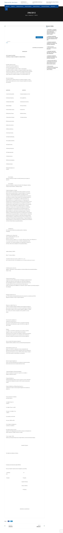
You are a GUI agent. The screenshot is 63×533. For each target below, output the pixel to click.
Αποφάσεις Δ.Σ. (31, 15)
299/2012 (38, 526)
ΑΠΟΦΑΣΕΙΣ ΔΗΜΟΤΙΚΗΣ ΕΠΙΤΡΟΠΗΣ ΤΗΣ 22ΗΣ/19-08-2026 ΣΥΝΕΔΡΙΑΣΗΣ (51, 52)
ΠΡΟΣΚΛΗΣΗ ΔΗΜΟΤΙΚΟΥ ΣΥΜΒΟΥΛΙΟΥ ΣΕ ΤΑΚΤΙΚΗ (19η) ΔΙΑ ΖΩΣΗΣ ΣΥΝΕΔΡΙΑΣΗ (52, 43)
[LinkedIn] (12, 521)
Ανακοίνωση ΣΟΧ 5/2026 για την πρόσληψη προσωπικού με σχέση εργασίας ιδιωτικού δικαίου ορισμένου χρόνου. (52, 62)
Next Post (39, 525)
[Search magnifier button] (6, 9)
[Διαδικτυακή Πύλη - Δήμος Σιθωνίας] (11, 2)
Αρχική (26, 15)
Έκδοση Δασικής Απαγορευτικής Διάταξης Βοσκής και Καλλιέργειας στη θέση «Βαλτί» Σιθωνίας (52, 68)
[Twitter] (10, 521)
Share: (6, 521)
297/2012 (11, 526)
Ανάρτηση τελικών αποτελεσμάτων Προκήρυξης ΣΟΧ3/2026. (51, 47)
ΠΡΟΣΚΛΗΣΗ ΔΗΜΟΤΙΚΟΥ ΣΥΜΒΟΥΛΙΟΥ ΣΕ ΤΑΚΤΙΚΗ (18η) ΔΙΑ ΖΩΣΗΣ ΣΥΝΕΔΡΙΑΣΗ (52, 57)
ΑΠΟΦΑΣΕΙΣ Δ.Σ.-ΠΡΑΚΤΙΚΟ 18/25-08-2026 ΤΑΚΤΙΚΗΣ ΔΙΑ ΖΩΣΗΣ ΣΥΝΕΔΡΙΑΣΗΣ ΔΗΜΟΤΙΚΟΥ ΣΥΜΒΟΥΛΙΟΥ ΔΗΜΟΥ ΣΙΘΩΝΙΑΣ (51, 32)
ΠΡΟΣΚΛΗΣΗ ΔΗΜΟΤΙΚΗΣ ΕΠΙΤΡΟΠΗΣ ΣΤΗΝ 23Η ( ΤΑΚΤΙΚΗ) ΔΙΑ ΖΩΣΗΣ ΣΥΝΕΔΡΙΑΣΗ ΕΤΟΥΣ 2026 (52, 38)
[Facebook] (8, 521)
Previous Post (10, 525)
